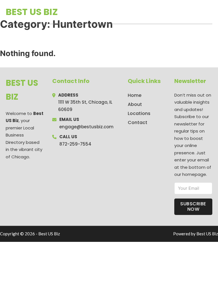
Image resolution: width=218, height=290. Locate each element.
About (135, 104)
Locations (172, 12)
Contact (137, 122)
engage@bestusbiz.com (86, 127)
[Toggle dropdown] (210, 12)
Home (146, 12)
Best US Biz (32, 11)
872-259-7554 (75, 144)
